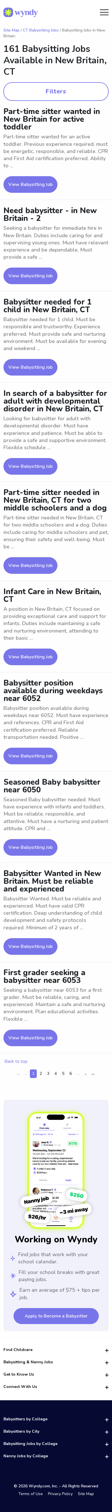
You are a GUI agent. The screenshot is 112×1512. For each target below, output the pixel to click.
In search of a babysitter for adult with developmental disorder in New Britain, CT (55, 401)
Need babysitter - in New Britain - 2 (50, 214)
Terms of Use (30, 1494)
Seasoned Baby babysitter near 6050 (52, 786)
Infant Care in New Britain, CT (52, 595)
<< (18, 1074)
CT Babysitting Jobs (41, 30)
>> (93, 1074)
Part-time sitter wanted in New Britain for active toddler (51, 119)
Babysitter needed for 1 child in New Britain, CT (47, 306)
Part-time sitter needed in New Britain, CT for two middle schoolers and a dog (55, 500)
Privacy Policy (60, 1494)
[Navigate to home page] (20, 12)
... (78, 1073)
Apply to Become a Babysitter (56, 1316)
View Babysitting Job (30, 184)
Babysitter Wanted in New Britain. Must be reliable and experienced (52, 881)
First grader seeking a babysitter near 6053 (44, 976)
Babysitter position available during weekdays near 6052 (53, 690)
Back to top (16, 1061)
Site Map (11, 30)
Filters (56, 91)
